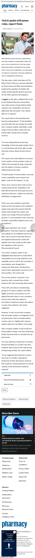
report (5, 99)
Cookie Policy (24, 473)
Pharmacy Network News (7, 507)
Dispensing (6, 461)
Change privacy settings (7, 557)
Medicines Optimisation (7, 467)
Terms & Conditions (23, 463)
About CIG (23, 477)
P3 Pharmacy (7, 502)
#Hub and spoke (23, 399)
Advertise (22, 481)
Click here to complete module (10, 535)
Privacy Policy (24, 469)
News (4, 390)
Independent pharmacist (6, 496)
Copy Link (7, 375)
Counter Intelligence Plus (8, 515)
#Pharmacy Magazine (9, 399)
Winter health (7, 477)
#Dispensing (6, 404)
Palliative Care (7, 473)
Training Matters (8, 490)
